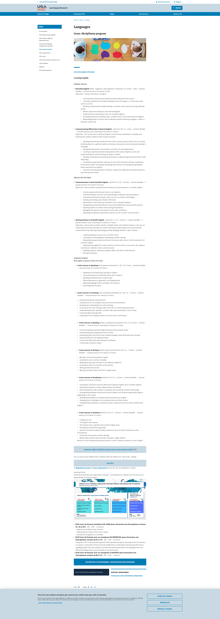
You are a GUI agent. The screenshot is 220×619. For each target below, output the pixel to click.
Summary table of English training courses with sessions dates (108, 449)
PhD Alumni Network (45, 70)
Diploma (41, 67)
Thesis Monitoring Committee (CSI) (49, 60)
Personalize (164, 603)
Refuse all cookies (164, 609)
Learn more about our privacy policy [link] (50, 603)
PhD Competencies (44, 53)
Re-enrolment (43, 31)
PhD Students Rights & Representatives (46, 39)
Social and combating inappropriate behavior (46, 45)
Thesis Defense (43, 63)
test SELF (110, 463)
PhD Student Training (45, 49)
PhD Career (42, 56)
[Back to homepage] (42, 8)
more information (100, 468)
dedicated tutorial (83, 468)
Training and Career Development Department (127, 576)
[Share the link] (95, 587)
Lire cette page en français (84, 72)
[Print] (79, 587)
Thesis (40, 27)
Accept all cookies (164, 596)
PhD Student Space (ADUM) (47, 35)
